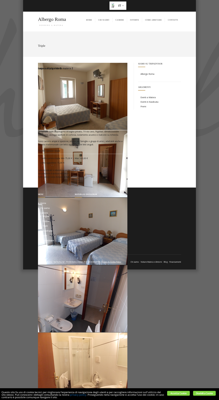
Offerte (43, 235)
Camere (44, 212)
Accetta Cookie (178, 393)
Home (43, 203)
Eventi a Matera (148, 97)
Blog (166, 262)
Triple (45, 225)
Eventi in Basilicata (149, 101)
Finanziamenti (175, 262)
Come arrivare (47, 240)
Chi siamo (45, 208)
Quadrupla (47, 230)
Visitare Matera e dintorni (151, 262)
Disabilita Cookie (204, 393)
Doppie (45, 221)
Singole (45, 216)
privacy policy (78, 394)
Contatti (44, 245)
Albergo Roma (52, 21)
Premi (143, 106)
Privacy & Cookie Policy (111, 262)
